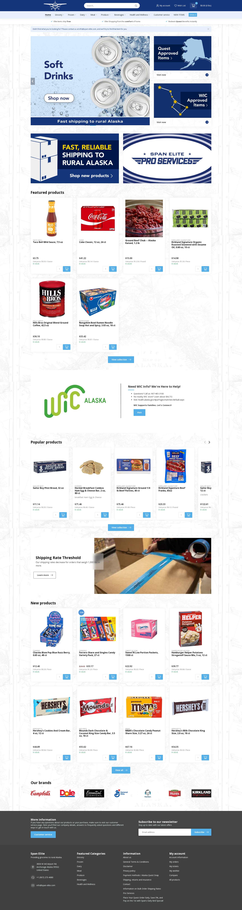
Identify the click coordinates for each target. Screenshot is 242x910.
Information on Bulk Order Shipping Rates (142, 888)
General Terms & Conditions (136, 861)
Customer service (162, 14)
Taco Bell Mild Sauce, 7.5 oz (48, 242)
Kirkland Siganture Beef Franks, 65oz (172, 489)
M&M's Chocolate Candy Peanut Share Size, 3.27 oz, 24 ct (142, 732)
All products (174, 879)
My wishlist (174, 870)
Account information (178, 857)
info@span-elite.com (46, 885)
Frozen (71, 14)
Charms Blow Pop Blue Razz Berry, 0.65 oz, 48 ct (51, 654)
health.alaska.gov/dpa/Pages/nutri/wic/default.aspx (161, 399)
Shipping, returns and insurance (137, 879)
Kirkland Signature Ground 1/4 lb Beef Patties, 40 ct (133, 489)
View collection (119, 359)
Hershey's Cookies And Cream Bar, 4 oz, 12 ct (51, 732)
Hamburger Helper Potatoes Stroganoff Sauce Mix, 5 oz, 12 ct (189, 654)
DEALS (193, 14)
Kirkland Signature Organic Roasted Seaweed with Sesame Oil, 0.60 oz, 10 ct (189, 245)
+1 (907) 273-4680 (45, 877)
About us (127, 857)
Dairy (82, 14)
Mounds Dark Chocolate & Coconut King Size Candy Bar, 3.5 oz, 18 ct (97, 733)
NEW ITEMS (179, 14)
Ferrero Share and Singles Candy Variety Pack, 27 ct (97, 654)
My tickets (174, 866)
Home (48, 14)
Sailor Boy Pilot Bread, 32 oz (48, 488)
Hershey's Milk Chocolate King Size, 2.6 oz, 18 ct (188, 732)
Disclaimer (128, 866)
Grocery (58, 14)
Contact (126, 884)
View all (119, 770)
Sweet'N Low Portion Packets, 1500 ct (141, 654)
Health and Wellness (139, 14)
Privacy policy (129, 870)
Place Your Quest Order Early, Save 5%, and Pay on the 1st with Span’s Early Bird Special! (143, 899)
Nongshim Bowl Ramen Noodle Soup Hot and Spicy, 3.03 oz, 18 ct (97, 324)
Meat (92, 14)
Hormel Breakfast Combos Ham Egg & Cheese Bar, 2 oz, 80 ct (90, 491)
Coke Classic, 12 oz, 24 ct (92, 242)
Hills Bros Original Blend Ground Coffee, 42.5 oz (50, 324)
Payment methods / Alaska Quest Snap (141, 875)
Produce (105, 14)
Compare (173, 875)
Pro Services (128, 893)
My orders (174, 861)
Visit (139, 412)
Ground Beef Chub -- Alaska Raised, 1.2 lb (140, 241)
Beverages (119, 14)
